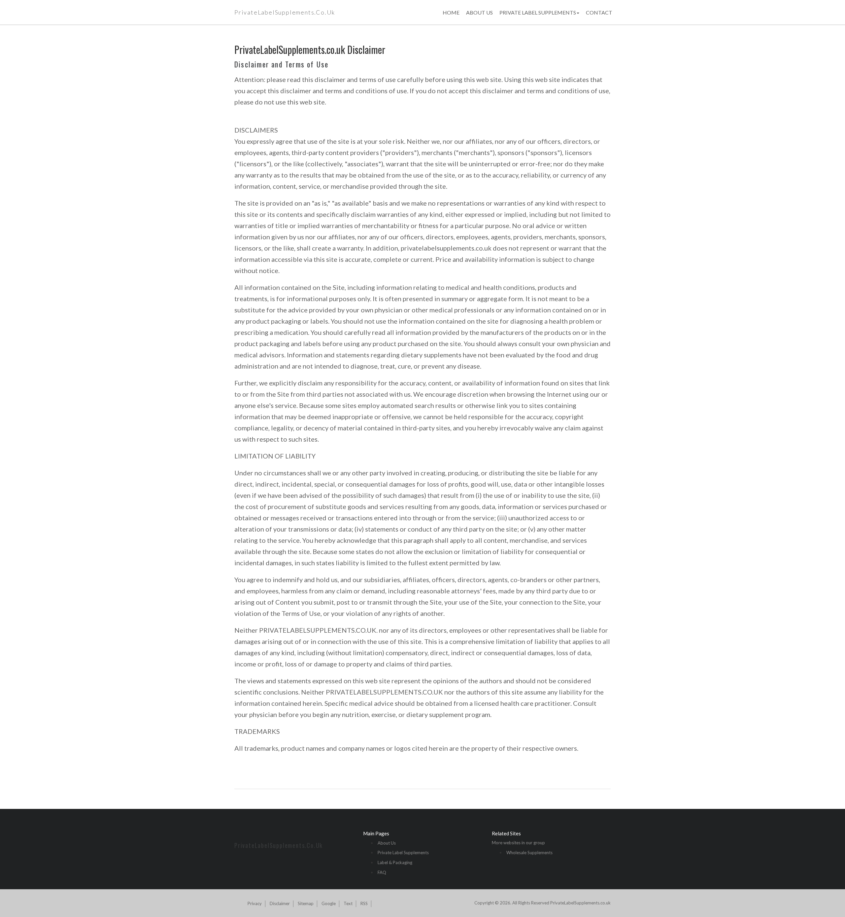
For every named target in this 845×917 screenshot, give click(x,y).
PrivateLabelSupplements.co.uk (284, 12)
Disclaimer (280, 903)
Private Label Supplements (537, 12)
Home (451, 12)
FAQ (382, 872)
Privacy (255, 903)
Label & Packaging (395, 862)
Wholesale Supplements (529, 852)
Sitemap (306, 903)
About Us (479, 12)
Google (328, 903)
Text (348, 903)
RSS (364, 903)
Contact (599, 12)
